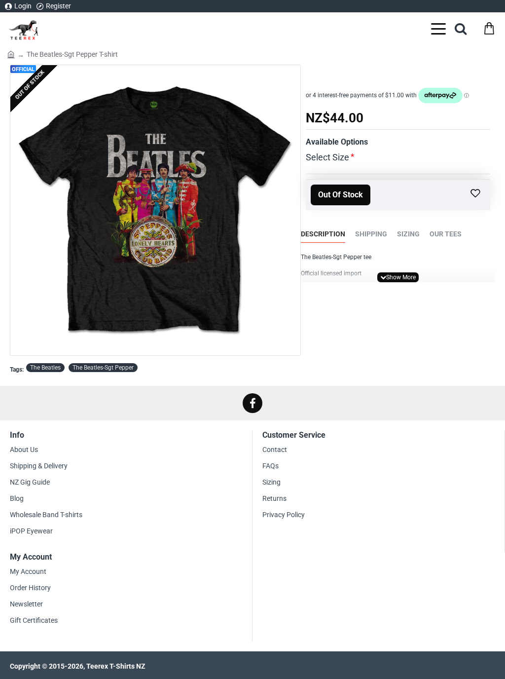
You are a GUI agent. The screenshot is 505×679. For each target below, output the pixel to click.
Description (323, 234)
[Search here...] (460, 28)
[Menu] (438, 28)
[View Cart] (489, 28)
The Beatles (45, 367)
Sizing (408, 234)
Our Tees (446, 234)
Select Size (327, 157)
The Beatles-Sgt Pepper (103, 367)
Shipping (371, 234)
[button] (340, 195)
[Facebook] (252, 403)
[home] (11, 53)
